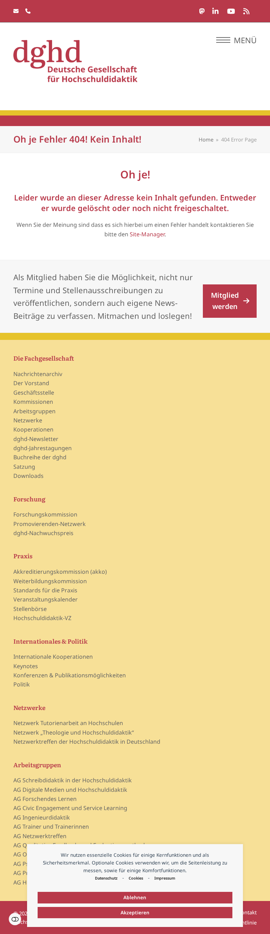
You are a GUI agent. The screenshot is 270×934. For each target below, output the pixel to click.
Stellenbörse (30, 609)
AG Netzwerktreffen (39, 836)
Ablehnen (134, 897)
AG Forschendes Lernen (45, 799)
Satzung (24, 467)
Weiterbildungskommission (50, 581)
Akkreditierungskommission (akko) (60, 571)
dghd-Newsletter (35, 439)
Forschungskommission (45, 514)
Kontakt (247, 912)
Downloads (28, 476)
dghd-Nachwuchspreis (43, 533)
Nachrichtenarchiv (37, 374)
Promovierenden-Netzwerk (49, 524)
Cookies (136, 878)
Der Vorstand (31, 383)
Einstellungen (15, 919)
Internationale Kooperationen (53, 656)
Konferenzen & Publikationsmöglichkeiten (69, 675)
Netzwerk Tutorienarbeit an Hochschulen (68, 723)
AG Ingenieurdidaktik (41, 817)
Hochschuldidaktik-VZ (42, 618)
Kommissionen (33, 402)
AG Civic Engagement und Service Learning (70, 808)
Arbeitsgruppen (34, 411)
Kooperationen (33, 429)
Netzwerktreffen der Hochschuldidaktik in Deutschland (86, 741)
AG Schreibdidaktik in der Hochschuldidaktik (72, 780)
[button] (236, 40)
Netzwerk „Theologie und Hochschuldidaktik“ (73, 732)
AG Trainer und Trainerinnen (51, 826)
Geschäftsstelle (33, 392)
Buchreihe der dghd (39, 457)
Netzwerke (27, 420)
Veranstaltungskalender (45, 599)
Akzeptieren (135, 912)
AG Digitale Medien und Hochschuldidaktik (70, 790)
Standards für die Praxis (45, 590)
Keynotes (25, 666)
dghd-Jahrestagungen (42, 448)
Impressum (164, 878)
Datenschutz (106, 878)
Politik (21, 684)
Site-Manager (147, 234)
